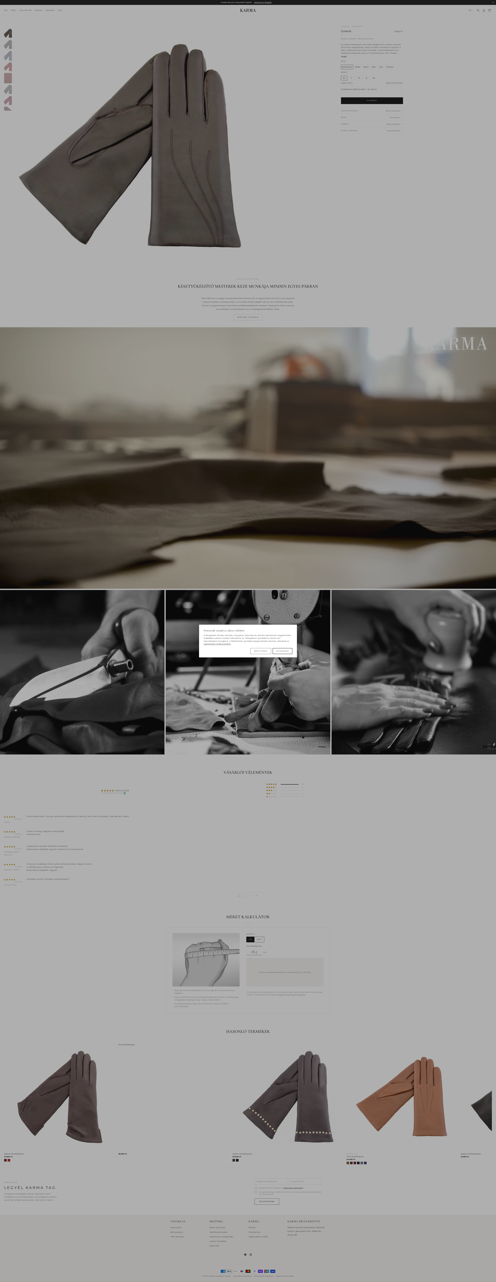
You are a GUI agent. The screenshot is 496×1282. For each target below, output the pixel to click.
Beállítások (260, 651)
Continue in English (263, 2)
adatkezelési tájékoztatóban (217, 644)
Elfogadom (282, 651)
